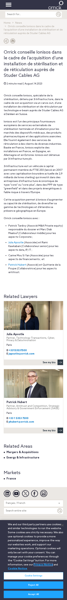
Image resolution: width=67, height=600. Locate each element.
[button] (6, 42)
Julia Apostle (16, 242)
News (18, 23)
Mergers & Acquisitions (23, 452)
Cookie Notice (17, 568)
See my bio (49, 362)
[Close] (62, 525)
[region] (33, 560)
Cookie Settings (33, 576)
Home (7, 23)
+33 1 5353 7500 (18, 418)
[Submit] (58, 14)
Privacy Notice (43, 564)
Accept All (33, 594)
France (11, 478)
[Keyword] (60, 510)
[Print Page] (12, 42)
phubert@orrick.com (21, 422)
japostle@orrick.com (21, 353)
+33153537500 (18, 350)
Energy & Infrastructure (23, 457)
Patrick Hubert (17, 265)
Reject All (33, 585)
